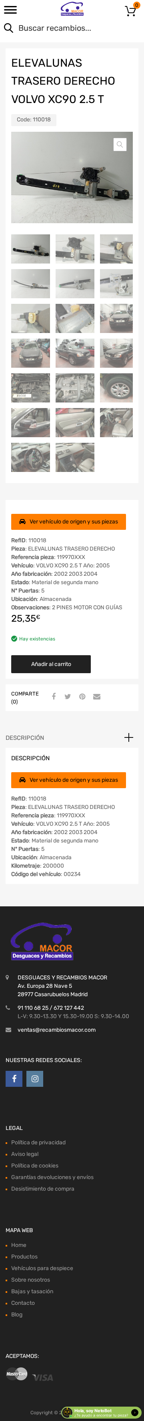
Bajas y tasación (32, 1291)
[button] (120, 144)
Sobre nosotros (30, 1279)
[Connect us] (14, 1079)
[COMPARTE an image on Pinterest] (81, 697)
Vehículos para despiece (42, 1268)
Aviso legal (24, 1154)
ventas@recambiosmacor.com (57, 1030)
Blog (16, 1314)
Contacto (23, 1303)
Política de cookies (34, 1165)
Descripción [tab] (25, 737)
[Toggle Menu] (10, 12)
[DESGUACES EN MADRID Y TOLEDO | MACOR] (72, 9)
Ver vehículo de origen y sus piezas (74, 521)
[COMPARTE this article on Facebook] (52, 697)
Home (18, 1245)
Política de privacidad (38, 1142)
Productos (24, 1256)
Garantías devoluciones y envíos (52, 1177)
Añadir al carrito (51, 664)
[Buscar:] (60, 28)
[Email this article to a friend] (95, 697)
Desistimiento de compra (42, 1188)
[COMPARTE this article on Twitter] (67, 697)
